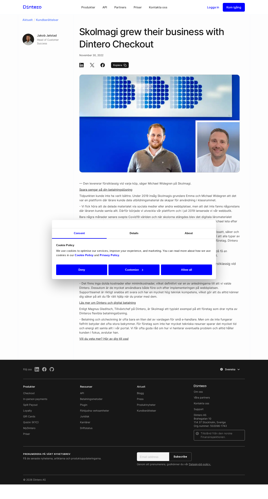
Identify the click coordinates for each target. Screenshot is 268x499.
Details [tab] (134, 233)
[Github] (52, 369)
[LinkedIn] (37, 369)
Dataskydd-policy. (200, 464)
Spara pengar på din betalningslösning (105, 189)
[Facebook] (44, 369)
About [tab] (189, 233)
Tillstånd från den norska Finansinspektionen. (216, 435)
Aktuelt (141, 386)
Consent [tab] (79, 233)
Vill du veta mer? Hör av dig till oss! (104, 338)
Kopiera (118, 65)
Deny (81, 269)
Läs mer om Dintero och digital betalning (107, 302)
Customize (132, 269)
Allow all (186, 269)
